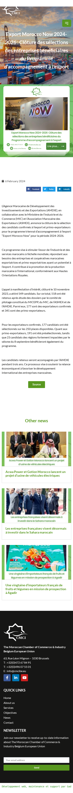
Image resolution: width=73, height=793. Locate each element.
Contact (8, 722)
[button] (66, 23)
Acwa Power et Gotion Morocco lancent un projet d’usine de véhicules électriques (35, 474)
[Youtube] (24, 677)
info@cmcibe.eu (16, 671)
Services (8, 707)
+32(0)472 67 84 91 (19, 662)
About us (9, 702)
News (7, 717)
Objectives (10, 712)
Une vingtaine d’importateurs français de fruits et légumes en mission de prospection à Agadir (35, 589)
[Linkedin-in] (15, 677)
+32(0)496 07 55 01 (19, 666)
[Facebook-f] (7, 677)
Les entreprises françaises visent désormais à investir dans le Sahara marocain (35, 530)
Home (7, 697)
